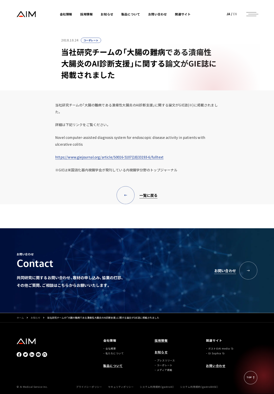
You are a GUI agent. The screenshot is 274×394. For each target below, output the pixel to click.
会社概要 (72, 23)
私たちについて (76, 28)
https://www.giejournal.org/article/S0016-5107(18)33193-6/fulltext (109, 157)
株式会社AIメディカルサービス (26, 14)
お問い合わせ (157, 14)
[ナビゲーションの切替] (251, 14)
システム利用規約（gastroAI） (157, 386)
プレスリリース (117, 21)
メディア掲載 (115, 30)
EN (235, 14)
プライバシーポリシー (89, 386)
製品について (130, 14)
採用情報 (86, 14)
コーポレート (115, 25)
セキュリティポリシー (121, 386)
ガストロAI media (193, 21)
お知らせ (35, 317)
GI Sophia (188, 25)
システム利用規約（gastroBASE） (199, 386)
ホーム (20, 317)
